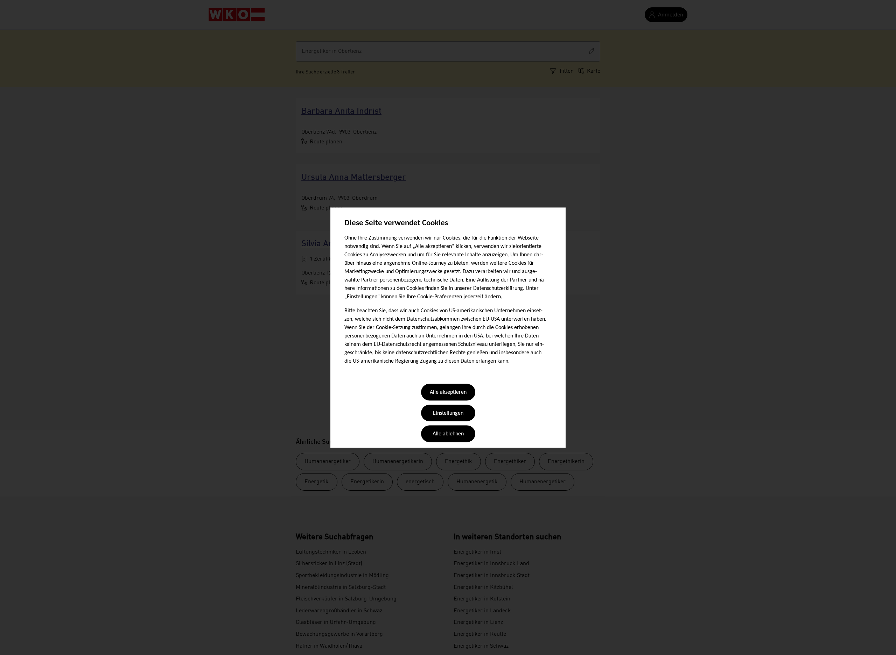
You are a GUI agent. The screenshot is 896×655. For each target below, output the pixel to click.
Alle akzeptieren (448, 393)
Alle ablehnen (448, 434)
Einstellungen (448, 413)
